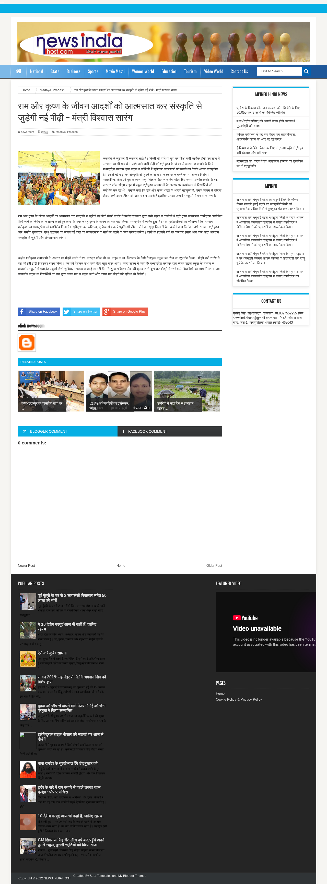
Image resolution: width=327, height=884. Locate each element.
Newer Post (26, 566)
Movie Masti (115, 71)
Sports (93, 71)
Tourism (190, 71)
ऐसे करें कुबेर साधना (52, 653)
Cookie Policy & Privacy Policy (239, 699)
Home (120, 566)
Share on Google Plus (129, 311)
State (55, 71)
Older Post (214, 566)
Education (169, 71)
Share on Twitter (85, 311)
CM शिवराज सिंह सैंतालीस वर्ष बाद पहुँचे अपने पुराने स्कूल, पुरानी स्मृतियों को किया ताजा (71, 842)
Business (73, 71)
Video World (213, 71)
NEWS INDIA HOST (57, 878)
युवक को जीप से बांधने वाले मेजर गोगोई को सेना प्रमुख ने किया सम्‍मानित (72, 708)
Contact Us (239, 71)
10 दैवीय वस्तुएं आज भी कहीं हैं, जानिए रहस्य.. (71, 816)
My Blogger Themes (132, 876)
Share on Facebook (43, 311)
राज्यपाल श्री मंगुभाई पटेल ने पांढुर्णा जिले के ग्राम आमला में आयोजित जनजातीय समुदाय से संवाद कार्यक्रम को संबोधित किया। (270, 276)
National (36, 71)
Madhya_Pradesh (67, 131)
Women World (143, 71)
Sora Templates (100, 876)
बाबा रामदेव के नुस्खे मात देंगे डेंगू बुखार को (68, 763)
